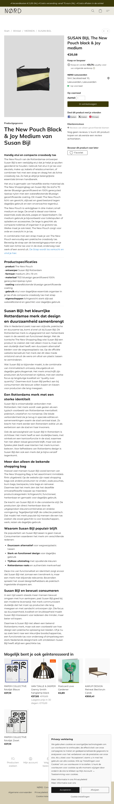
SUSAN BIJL (44, 31)
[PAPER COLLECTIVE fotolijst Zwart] (16, 721)
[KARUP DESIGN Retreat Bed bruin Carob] (97, 670)
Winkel (17, 31)
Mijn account (30, 762)
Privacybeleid (41, 792)
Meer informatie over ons (63, 783)
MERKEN (29, 31)
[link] (80, 795)
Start (7, 31)
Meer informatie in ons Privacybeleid (69, 779)
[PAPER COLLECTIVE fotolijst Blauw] (16, 670)
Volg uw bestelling (48, 764)
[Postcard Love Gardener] (70, 670)
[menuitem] (104, 31)
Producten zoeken (13, 764)
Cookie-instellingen (45, 796)
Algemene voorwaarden (20, 792)
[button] (13, 11)
